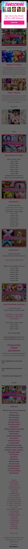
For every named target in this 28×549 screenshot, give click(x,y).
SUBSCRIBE (14, 22)
